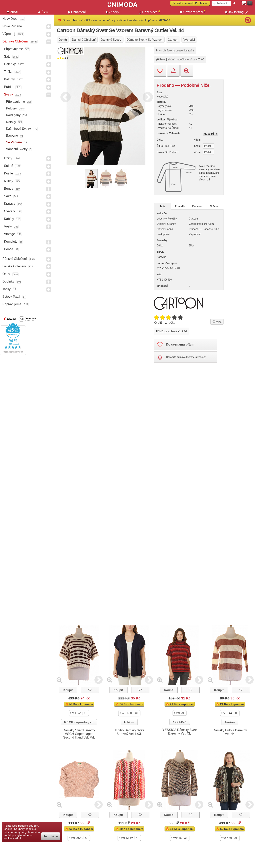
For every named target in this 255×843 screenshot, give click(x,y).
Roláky (11, 122)
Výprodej (8, 33)
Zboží (14, 12)
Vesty (8, 226)
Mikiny (8, 181)
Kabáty (9, 219)
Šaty (7, 56)
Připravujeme (13, 49)
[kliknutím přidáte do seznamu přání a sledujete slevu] (90, 690)
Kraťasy (9, 203)
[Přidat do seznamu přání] (160, 70)
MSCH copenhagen (79, 722)
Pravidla (180, 206)
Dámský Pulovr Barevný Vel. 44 (230, 732)
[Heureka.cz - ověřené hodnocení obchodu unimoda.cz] (13, 354)
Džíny (8, 158)
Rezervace (151, 12)
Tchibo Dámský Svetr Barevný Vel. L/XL (129, 732)
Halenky (10, 64)
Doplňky (8, 281)
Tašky (6, 289)
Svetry (8, 94)
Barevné (12, 135)
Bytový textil (11, 296)
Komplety (10, 241)
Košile (8, 173)
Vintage (9, 234)
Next (147, 96)
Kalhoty (9, 79)
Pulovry (11, 108)
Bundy (8, 188)
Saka (7, 196)
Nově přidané (12, 26)
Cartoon (193, 218)
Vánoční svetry (16, 149)
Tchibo (129, 722)
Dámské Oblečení (15, 41)
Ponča (8, 249)
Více (218, 321)
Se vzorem (14, 142)
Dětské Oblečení (14, 266)
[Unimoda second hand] (122, 6)
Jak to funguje (238, 12)
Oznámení (78, 12)
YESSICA (179, 721)
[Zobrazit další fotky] (98, 679)
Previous (65, 96)
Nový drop (10, 18)
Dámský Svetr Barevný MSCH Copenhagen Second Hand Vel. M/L (79, 734)
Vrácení (214, 206)
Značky (114, 12)
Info (162, 206)
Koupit (68, 690)
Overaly (9, 211)
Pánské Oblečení (14, 258)
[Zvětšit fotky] (59, 679)
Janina (230, 722)
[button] (79, 713)
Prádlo (8, 87)
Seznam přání (194, 12)
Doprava (197, 206)
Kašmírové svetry (18, 128)
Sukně (8, 165)
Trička (8, 71)
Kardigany (13, 115)
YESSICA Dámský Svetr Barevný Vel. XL (179, 731)
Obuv (6, 274)
